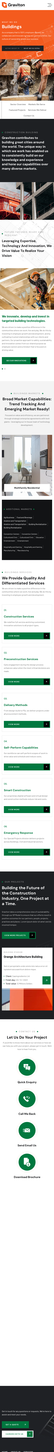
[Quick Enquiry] (27, 1162)
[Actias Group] (13, 5)
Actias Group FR (12, 48)
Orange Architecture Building (23, 956)
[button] (2, 368)
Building (8, 952)
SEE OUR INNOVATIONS (16, 360)
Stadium (18, 952)
